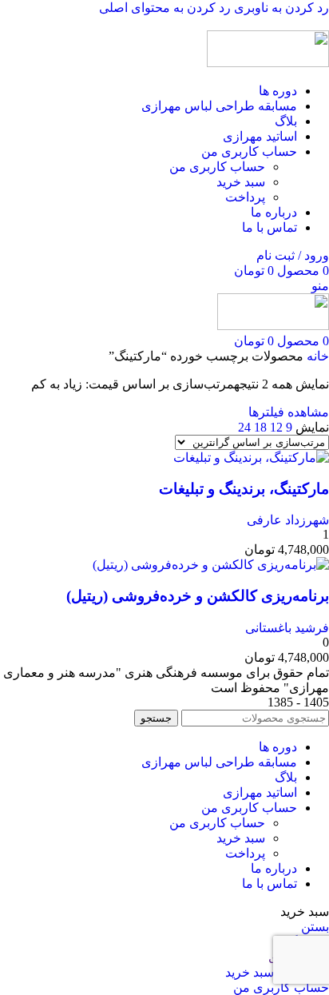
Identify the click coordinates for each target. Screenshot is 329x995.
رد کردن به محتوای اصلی (165, 7)
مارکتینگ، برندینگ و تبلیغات (244, 488)
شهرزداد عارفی (288, 520)
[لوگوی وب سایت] (268, 63)
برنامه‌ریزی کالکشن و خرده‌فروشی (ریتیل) (197, 595)
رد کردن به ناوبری (280, 7)
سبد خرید (240, 182)
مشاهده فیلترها (288, 412)
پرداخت (245, 197)
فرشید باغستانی (287, 628)
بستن (315, 926)
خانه (316, 356)
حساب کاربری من (217, 166)
